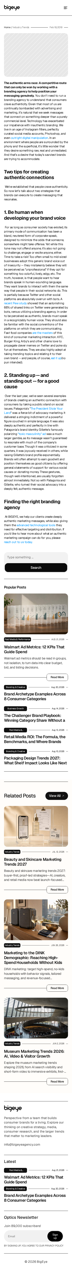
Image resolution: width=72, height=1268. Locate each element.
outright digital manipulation (29, 138)
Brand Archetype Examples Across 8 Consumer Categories (35, 696)
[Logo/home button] (12, 8)
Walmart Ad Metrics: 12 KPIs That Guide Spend (34, 649)
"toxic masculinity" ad (31, 434)
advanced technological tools (36, 525)
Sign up (55, 1236)
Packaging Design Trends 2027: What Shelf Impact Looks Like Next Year (36, 762)
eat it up (56, 358)
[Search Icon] (36, 562)
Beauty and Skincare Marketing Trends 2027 (33, 862)
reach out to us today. (18, 542)
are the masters (42, 333)
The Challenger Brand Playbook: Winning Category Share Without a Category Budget (35, 720)
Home (7, 27)
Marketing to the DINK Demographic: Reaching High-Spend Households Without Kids (33, 957)
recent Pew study (15, 303)
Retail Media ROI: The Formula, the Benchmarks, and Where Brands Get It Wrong (35, 741)
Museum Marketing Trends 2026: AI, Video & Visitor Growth (34, 1054)
